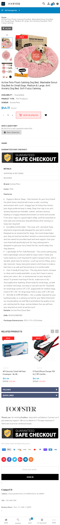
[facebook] (9, 459)
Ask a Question (12, 132)
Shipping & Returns (13, 173)
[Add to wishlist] (45, 115)
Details (7, 168)
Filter (8, 28)
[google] (20, 459)
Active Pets (15, 102)
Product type (7, 99)
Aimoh (6, 364)
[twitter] (14, 459)
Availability (6, 95)
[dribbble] (3, 459)
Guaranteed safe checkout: (14, 149)
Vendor (4, 102)
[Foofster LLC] (21, 409)
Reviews (8, 178)
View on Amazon (30, 115)
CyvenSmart (39, 364)
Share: (4, 143)
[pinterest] (25, 459)
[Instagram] (31, 459)
